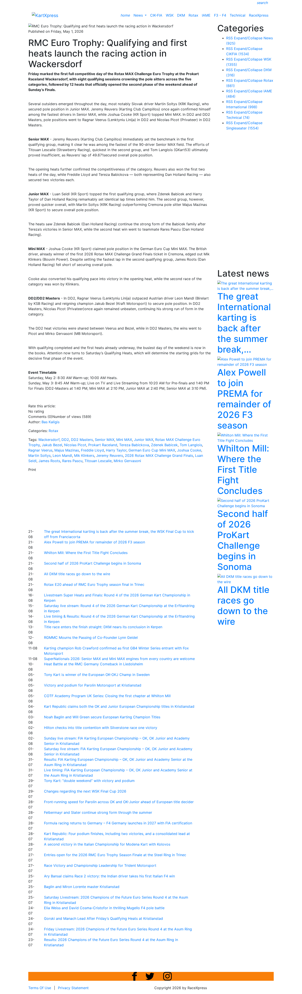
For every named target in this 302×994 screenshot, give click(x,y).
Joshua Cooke (189, 450)
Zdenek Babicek (164, 445)
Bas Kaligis (50, 422)
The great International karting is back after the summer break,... (244, 323)
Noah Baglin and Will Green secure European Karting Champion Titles (102, 717)
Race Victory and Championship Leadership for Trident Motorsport (100, 865)
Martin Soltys (39, 455)
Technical (237, 15)
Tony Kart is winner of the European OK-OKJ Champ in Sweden (97, 674)
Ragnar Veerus (40, 450)
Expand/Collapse (248, 38)
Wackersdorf (48, 439)
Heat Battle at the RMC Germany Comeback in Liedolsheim (93, 664)
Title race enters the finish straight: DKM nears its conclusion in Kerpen (103, 627)
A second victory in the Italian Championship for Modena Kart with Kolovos (107, 844)
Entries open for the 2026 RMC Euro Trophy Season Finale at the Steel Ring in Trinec (115, 855)
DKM (181, 15)
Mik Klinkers (84, 455)
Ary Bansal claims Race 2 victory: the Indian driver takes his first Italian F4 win (109, 876)
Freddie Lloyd (92, 450)
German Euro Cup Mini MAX (151, 450)
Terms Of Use (39, 988)
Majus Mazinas (66, 450)
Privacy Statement (73, 988)
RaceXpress (258, 15)
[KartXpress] (45, 15)
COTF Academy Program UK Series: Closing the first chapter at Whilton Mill (107, 696)
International (241, 107)
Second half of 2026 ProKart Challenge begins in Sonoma (92, 563)
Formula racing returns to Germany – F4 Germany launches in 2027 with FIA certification (118, 823)
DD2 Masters (82, 439)
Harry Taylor (116, 450)
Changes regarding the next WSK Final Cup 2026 (85, 791)
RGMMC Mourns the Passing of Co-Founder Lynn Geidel (91, 637)
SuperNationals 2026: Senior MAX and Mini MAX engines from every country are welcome (119, 658)
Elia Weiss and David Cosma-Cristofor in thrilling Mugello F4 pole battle (104, 908)
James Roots (49, 461)
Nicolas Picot (75, 445)
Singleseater (242, 128)
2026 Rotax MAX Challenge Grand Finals (159, 455)
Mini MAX (124, 439)
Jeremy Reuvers (109, 455)
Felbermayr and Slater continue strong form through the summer (98, 812)
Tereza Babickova (134, 445)
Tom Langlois (191, 445)
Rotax (193, 15)
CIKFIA (237, 54)
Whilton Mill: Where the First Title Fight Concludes (86, 552)
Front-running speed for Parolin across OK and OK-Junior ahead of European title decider (119, 802)
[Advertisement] (135, 499)
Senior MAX (104, 439)
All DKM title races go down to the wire (77, 574)
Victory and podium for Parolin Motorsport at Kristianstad (92, 685)
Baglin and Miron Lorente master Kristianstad (81, 886)
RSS (229, 38)
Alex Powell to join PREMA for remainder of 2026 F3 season (94, 542)
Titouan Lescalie (98, 461)
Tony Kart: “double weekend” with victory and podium (89, 780)
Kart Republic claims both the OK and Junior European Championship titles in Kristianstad (119, 706)
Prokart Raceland (102, 445)
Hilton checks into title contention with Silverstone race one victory (100, 727)
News (139, 15)
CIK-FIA (156, 15)
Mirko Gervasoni (127, 461)
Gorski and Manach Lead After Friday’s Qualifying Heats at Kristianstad (103, 918)
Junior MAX (143, 439)
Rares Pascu (72, 461)
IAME (206, 15)
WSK (170, 15)
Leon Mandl (62, 455)
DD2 (65, 439)
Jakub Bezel (52, 445)
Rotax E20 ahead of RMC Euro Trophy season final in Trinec (94, 584)
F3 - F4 (220, 15)
